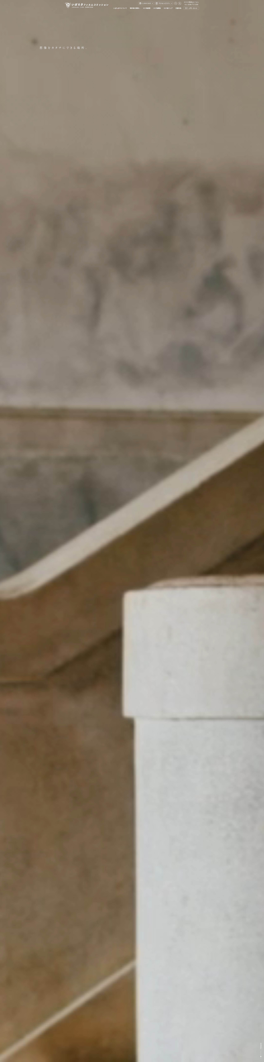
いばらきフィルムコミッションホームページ (86, 5)
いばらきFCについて (120, 8)
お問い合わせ (193, 8)
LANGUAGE (146, 3)
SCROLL (261, 1051)
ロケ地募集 (157, 8)
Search (175, 3)
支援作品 (178, 8)
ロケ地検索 (146, 8)
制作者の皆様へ (135, 8)
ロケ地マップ (168, 8)
